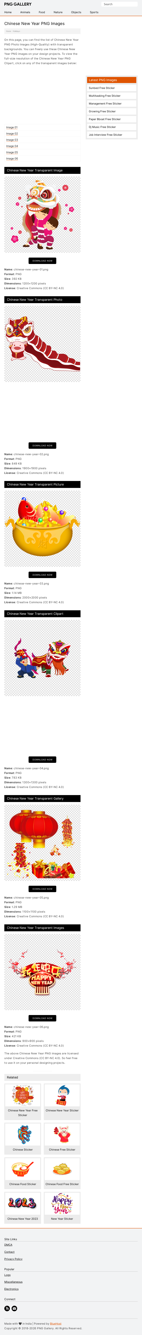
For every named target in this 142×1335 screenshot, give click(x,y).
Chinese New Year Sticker (62, 1110)
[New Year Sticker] (62, 1195)
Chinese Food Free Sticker (62, 1184)
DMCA (8, 1244)
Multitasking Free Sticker (105, 95)
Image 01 (11, 127)
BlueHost (55, 1323)
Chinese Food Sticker (22, 1184)
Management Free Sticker (105, 103)
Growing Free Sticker (102, 111)
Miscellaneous (13, 1282)
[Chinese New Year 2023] (22, 1195)
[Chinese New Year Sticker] (62, 1086)
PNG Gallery (18, 4)
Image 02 (12, 133)
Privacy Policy (13, 1259)
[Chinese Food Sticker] (22, 1160)
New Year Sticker (62, 1218)
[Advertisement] (42, 94)
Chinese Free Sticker (62, 1149)
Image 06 (12, 158)
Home (8, 31)
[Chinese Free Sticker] (62, 1126)
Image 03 (12, 139)
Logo (7, 1275)
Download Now (42, 260)
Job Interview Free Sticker (105, 134)
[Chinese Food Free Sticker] (62, 1160)
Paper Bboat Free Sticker (105, 119)
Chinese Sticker (23, 1149)
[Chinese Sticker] (22, 1126)
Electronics (11, 1289)
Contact (9, 1252)
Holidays (16, 31)
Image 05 (12, 152)
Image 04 (12, 146)
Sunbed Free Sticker (102, 88)
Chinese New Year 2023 (22, 1218)
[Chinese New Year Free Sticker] (22, 1086)
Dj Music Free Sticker (102, 127)
